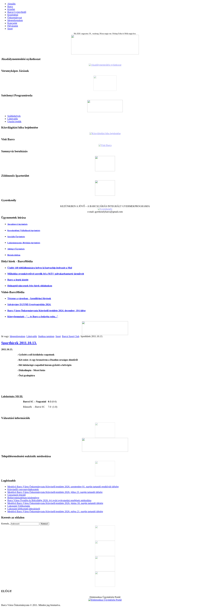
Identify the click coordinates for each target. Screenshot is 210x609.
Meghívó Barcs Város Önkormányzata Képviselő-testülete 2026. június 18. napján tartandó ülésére (55, 503)
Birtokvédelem (13, 255)
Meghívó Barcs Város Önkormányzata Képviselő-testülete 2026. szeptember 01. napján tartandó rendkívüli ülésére (63, 486)
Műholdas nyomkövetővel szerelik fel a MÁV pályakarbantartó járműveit (45, 273)
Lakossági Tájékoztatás (18, 506)
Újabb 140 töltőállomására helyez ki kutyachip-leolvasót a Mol (39, 267)
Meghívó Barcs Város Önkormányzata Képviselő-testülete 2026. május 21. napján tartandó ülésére (55, 511)
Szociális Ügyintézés (16, 236)
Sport (10, 28)
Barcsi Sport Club (70, 336)
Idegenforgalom (15, 20)
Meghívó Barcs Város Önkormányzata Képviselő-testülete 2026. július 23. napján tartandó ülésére (55, 492)
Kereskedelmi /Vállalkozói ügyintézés (23, 230)
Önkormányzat (14, 17)
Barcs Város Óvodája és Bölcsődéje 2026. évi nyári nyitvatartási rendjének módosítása (49, 500)
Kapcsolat (12, 23)
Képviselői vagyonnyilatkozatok (23, 489)
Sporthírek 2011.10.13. (19, 343)
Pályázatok (12, 26)
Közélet (11, 9)
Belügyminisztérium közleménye (23, 497)
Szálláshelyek (14, 116)
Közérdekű (12, 15)
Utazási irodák (14, 121)
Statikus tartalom (46, 336)
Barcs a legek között (17, 279)
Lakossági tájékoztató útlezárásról (23, 508)
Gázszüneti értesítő (16, 495)
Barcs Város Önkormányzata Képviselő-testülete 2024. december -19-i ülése (46, 310)
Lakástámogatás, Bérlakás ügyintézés (23, 243)
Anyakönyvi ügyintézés (17, 224)
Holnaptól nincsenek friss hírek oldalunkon (29, 285)
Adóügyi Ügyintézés (16, 249)
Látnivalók (12, 118)
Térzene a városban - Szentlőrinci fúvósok (29, 298)
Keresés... (6, 523)
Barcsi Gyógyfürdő (16, 12)
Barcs (10, 6)
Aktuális (11, 3)
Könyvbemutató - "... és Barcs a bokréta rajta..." (32, 316)
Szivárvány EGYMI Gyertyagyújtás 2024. (29, 304)
